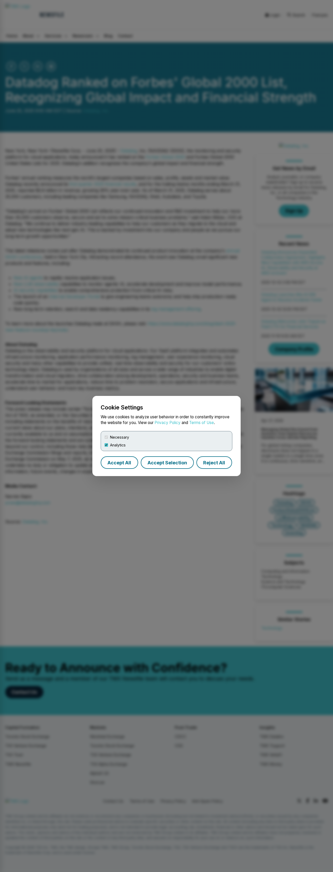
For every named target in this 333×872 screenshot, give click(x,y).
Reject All (214, 462)
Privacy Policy (168, 422)
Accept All (119, 462)
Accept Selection (167, 462)
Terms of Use (201, 422)
